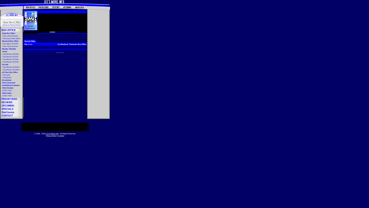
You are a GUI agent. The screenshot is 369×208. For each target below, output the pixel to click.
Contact (52, 32)
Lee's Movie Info (52, 134)
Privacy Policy (51, 136)
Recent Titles (30, 41)
